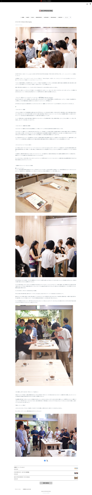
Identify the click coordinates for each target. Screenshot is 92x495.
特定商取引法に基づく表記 (27, 489)
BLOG (32, 17)
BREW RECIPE (39, 17)
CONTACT (60, 17)
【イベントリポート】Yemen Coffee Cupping (23, 21)
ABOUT (27, 17)
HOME (23, 17)
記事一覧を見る (46, 483)
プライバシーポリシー (18, 489)
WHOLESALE (53, 17)
